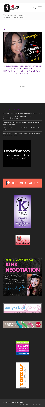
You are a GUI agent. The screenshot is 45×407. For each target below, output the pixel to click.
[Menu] (39, 7)
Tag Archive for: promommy (14, 15)
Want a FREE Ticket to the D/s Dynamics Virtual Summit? (17, 113)
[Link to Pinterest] (23, 404)
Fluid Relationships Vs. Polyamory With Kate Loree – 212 (17, 128)
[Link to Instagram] (20, 404)
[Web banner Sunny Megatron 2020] (18, 7)
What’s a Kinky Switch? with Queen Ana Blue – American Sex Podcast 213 (22, 122)
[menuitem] (33, 7)
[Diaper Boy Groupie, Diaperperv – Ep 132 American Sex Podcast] (22, 47)
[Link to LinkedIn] (36, 404)
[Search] (33, 7)
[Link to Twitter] (13, 404)
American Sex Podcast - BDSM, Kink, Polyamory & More (22, 66)
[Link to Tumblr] (30, 404)
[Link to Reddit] (40, 404)
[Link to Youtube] (27, 404)
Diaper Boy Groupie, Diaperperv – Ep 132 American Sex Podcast (22, 71)
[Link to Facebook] (17, 404)
